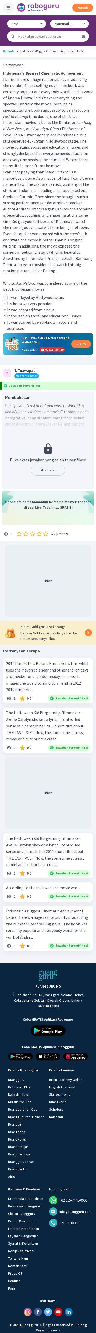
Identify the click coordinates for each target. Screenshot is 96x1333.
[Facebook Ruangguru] (38, 1312)
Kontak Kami (17, 1266)
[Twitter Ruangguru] (48, 1312)
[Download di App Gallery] (75, 1056)
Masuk (83, 7)
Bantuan (14, 1280)
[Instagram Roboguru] (28, 1312)
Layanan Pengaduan (23, 1236)
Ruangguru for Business (26, 1117)
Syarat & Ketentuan (23, 1243)
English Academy (62, 1087)
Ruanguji (14, 1124)
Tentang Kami (18, 1258)
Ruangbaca (16, 1131)
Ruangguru (16, 1079)
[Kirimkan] (12, 36)
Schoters (56, 1109)
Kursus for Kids (19, 1102)
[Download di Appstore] (48, 1056)
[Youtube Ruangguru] (58, 1312)
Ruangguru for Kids (22, 1109)
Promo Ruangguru (22, 1221)
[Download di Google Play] (48, 1030)
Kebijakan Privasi (21, 1251)
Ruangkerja (57, 1102)
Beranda (8, 51)
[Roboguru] (38, 7)
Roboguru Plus (19, 1087)
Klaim (81, 344)
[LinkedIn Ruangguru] (69, 1312)
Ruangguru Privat (21, 1161)
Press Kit (15, 1273)
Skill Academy (59, 1094)
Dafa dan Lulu (18, 1094)
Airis (11, 1176)
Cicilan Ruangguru (21, 1213)
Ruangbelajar (18, 1146)
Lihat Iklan (48, 470)
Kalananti (56, 1117)
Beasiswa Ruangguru (24, 1206)
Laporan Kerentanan (23, 1228)
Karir (11, 1288)
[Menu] (8, 7)
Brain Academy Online (65, 1079)
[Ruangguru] (48, 975)
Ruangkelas (17, 1139)
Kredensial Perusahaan (25, 1198)
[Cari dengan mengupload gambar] (83, 36)
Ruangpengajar (19, 1154)
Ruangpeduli (17, 1169)
